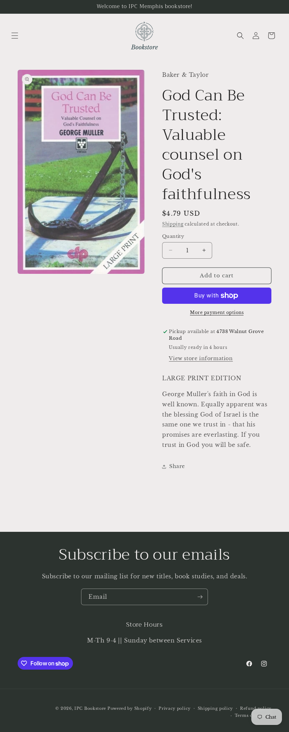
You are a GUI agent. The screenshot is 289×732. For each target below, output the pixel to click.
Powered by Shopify (129, 708)
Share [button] (177, 466)
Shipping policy (215, 708)
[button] (15, 35)
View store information (201, 358)
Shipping (173, 224)
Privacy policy (175, 708)
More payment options (217, 312)
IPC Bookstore (90, 708)
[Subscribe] (200, 597)
